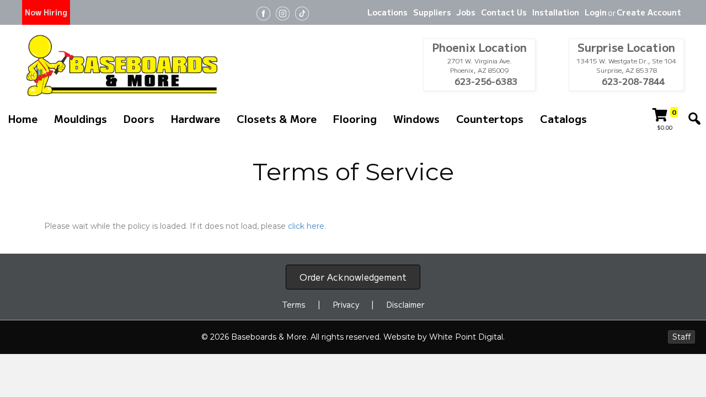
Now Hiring (46, 12)
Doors (139, 118)
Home (23, 118)
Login (596, 12)
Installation (555, 12)
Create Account (649, 12)
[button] (694, 118)
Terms (294, 304)
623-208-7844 (632, 81)
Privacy (346, 304)
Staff (681, 337)
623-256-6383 (484, 81)
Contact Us (504, 12)
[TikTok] (302, 12)
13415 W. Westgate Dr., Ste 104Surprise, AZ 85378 (626, 65)
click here (306, 226)
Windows (416, 118)
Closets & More (277, 118)
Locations (387, 12)
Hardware (195, 118)
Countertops (489, 118)
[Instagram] (282, 12)
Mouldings (80, 118)
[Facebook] (263, 12)
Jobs (466, 12)
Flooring (355, 118)
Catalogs (563, 118)
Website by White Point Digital (443, 337)
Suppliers (432, 12)
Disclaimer (406, 304)
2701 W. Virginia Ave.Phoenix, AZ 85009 (479, 65)
